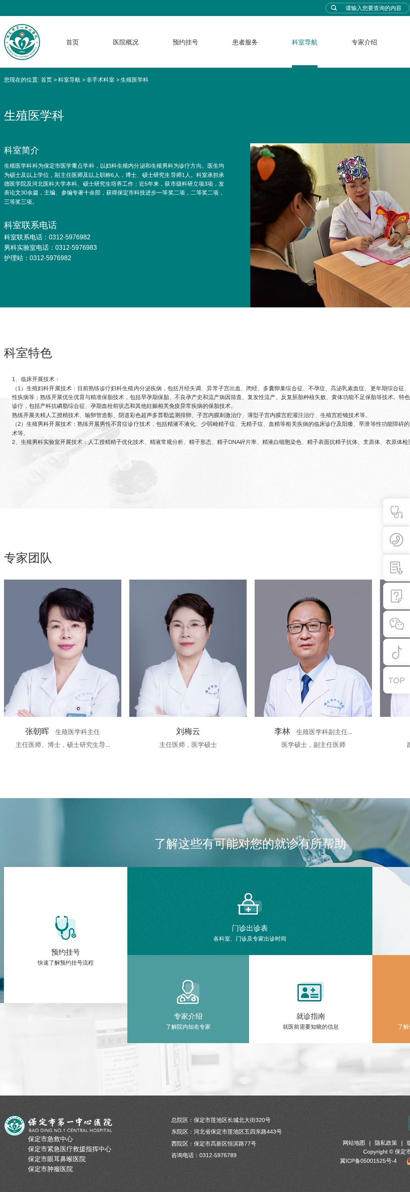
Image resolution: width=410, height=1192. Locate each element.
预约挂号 (185, 42)
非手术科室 (100, 79)
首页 (72, 42)
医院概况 (126, 42)
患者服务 (245, 42)
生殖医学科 (135, 79)
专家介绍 (364, 42)
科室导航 (305, 42)
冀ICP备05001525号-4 (368, 1161)
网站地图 (354, 1143)
